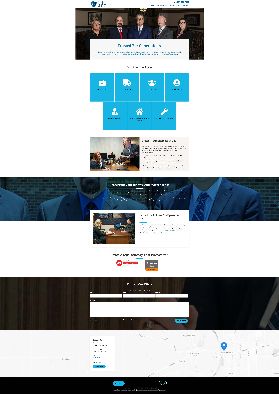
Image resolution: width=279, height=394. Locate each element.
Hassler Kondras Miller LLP (135, 388)
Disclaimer (93, 320)
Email (125, 292)
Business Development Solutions (147, 390)
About (171, 5)
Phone (157, 292)
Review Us (118, 383)
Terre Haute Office (99, 366)
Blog (178, 5)
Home (152, 5)
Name (92, 292)
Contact (185, 5)
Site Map (124, 390)
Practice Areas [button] (162, 5)
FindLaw (163, 390)
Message (93, 300)
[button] (277, 383)
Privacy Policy (132, 390)
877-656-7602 (183, 2)
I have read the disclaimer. (133, 319)
